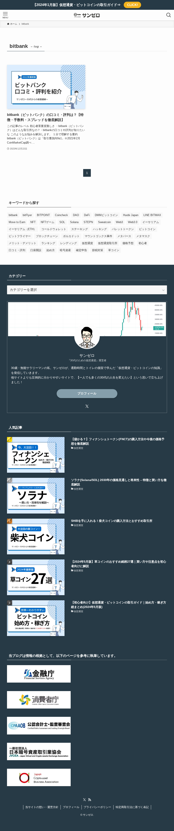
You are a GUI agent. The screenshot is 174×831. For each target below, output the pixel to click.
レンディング (68, 243)
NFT (33, 222)
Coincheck (61, 215)
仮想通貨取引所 (107, 243)
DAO (76, 215)
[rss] (89, 800)
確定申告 (81, 250)
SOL (62, 222)
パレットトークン (123, 229)
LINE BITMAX (152, 215)
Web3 (119, 222)
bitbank (13, 215)
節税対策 (97, 250)
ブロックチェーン (47, 236)
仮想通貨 (87, 243)
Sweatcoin (104, 222)
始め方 (50, 250)
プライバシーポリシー (97, 807)
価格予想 (127, 243)
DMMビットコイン (106, 215)
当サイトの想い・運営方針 (41, 807)
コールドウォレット (53, 229)
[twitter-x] (87, 406)
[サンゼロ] (87, 15)
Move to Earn (17, 222)
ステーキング (79, 229)
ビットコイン (147, 229)
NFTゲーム (47, 222)
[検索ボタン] (168, 15)
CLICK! (132, 5)
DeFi (87, 215)
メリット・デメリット (22, 243)
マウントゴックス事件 (98, 236)
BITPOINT (43, 215)
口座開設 (35, 250)
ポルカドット (71, 236)
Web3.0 (132, 222)
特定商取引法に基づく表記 (132, 807)
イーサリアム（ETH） (22, 229)
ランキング (48, 243)
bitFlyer (27, 215)
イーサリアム (150, 222)
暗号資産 (65, 250)
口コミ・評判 (17, 250)
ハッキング (100, 229)
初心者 (143, 243)
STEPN (88, 222)
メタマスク (143, 236)
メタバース (124, 236)
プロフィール (87, 393)
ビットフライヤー (20, 236)
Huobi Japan (130, 215)
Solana (74, 222)
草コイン (113, 250)
